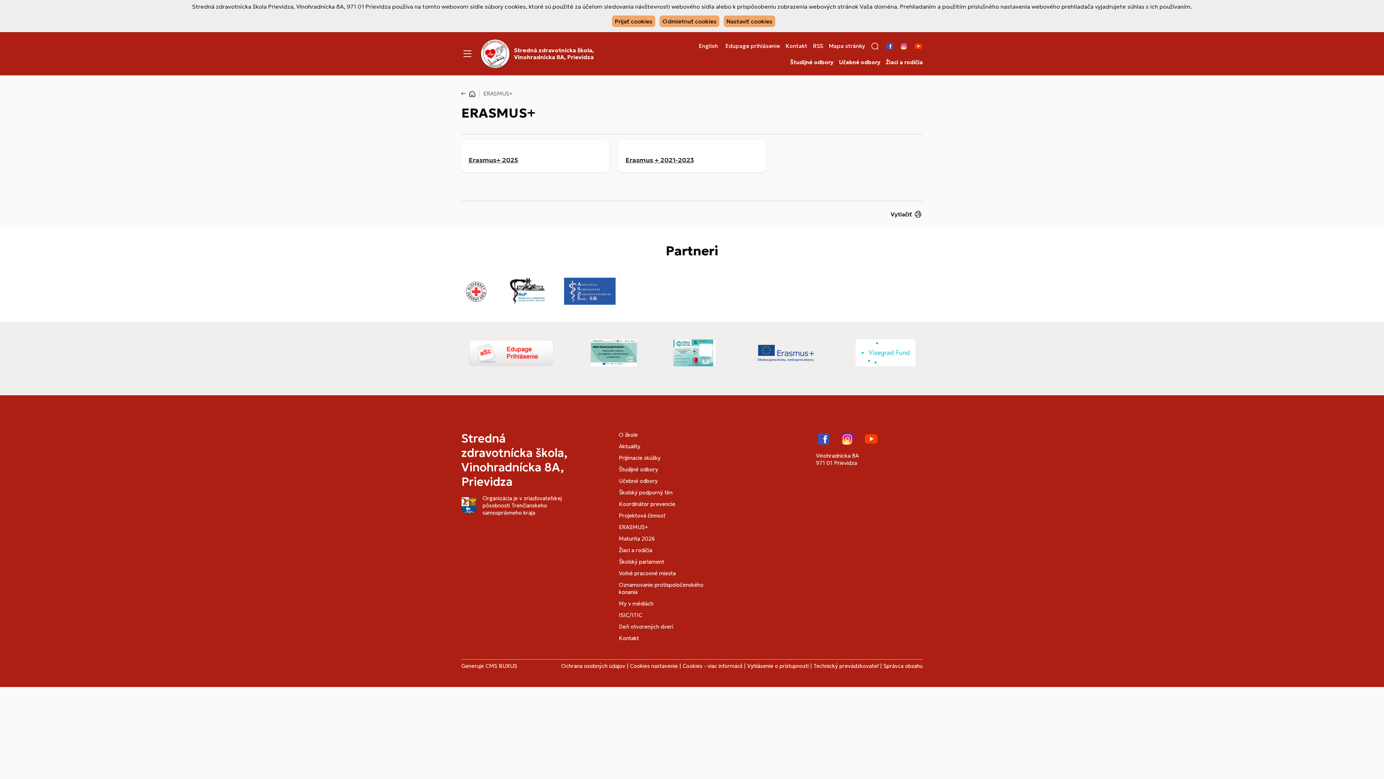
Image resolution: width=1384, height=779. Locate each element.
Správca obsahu (903, 666)
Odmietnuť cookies (689, 21)
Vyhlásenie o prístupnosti (778, 666)
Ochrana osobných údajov (593, 666)
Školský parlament (641, 561)
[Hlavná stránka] (472, 93)
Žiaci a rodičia (904, 62)
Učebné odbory (859, 62)
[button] (875, 46)
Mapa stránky (847, 46)
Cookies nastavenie (654, 666)
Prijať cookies (633, 21)
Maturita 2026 (637, 538)
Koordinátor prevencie (647, 504)
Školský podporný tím (646, 492)
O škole (628, 434)
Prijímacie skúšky (640, 457)
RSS (818, 46)
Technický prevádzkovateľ (846, 666)
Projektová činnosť (642, 515)
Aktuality (629, 446)
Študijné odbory (811, 62)
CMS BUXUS (501, 666)
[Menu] (467, 54)
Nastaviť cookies (749, 21)
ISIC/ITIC (630, 615)
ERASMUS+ (633, 527)
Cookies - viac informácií (712, 666)
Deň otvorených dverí (646, 626)
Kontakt (796, 46)
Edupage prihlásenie (753, 46)
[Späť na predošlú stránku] (465, 93)
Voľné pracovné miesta (647, 573)
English (708, 46)
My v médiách (636, 603)
